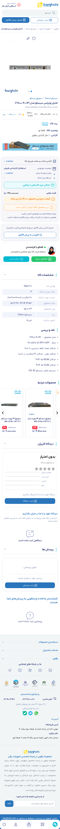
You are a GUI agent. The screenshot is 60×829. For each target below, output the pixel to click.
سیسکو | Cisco (50, 98)
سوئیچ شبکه (31, 29)
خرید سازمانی (43, 20)
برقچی (56, 29)
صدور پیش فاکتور (14, 20)
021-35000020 (28, 699)
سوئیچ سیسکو (36, 98)
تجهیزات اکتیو (45, 29)
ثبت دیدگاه (28, 501)
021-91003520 (9, 699)
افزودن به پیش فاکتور (28, 234)
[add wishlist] (34, 38)
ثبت (9, 803)
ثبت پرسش (28, 585)
